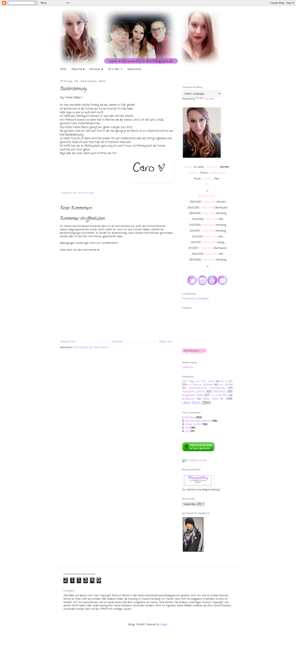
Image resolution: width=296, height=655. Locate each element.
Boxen (209, 385)
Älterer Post (166, 342)
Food (230, 385)
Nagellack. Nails (192, 395)
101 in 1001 (227, 381)
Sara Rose (189, 417)
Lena (187, 428)
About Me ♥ (77, 69)
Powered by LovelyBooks (195, 299)
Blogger (164, 624)
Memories (219, 391)
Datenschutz (134, 69)
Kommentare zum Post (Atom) (90, 347)
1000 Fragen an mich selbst (198, 381)
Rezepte (214, 395)
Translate (209, 99)
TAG (225, 395)
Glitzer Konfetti (193, 424)
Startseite (117, 342)
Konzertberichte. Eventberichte (207, 388)
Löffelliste (187, 367)
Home (63, 69)
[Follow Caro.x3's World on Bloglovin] (194, 353)
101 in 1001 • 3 (115, 69)
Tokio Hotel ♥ (213, 399)
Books (199, 384)
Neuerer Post (68, 342)
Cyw (187, 431)
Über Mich (191, 403)
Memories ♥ (96, 69)
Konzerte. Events (193, 391)
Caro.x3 (81, 193)
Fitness (222, 384)
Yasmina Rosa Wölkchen (198, 421)
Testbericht (188, 399)
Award (190, 384)
